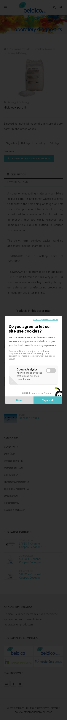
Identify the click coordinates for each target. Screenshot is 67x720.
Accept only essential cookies (45, 319)
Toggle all (48, 400)
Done (19, 400)
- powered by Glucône (37, 393)
